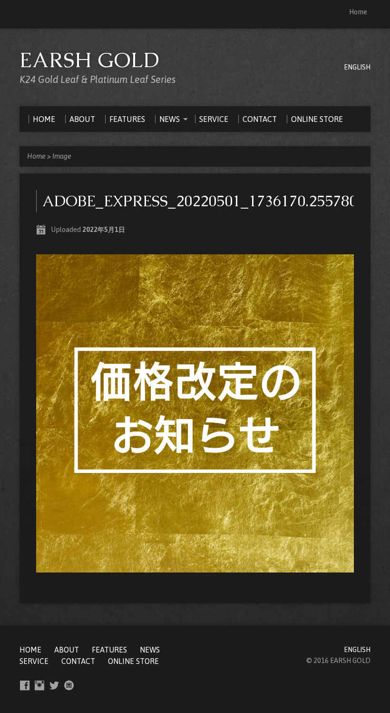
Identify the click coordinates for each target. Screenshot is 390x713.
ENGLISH (357, 67)
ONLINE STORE (133, 661)
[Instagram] (39, 685)
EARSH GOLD (90, 60)
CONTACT (78, 661)
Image (61, 156)
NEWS (150, 649)
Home (358, 12)
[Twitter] (54, 685)
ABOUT (66, 649)
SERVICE (34, 661)
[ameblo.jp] (69, 685)
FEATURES (109, 649)
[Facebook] (24, 685)
